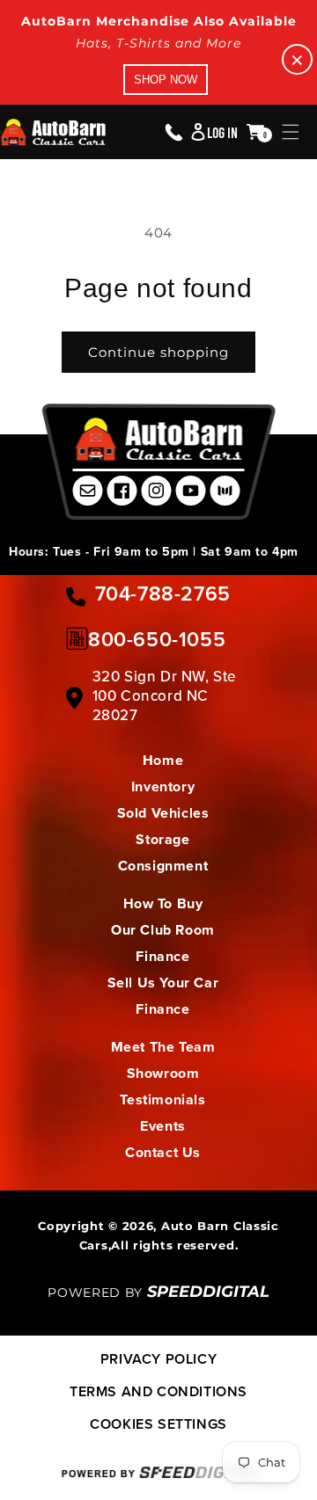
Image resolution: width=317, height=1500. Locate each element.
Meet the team (163, 1047)
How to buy (163, 903)
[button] (290, 131)
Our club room (163, 930)
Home (163, 760)
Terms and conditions (158, 1391)
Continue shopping (158, 352)
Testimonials (162, 1099)
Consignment (163, 866)
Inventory (163, 786)
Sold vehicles (163, 813)
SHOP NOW (165, 79)
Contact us (163, 1152)
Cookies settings (158, 1424)
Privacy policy (158, 1359)
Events (163, 1126)
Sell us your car (163, 982)
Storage (162, 839)
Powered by (158, 1292)
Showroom (163, 1073)
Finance (162, 956)
